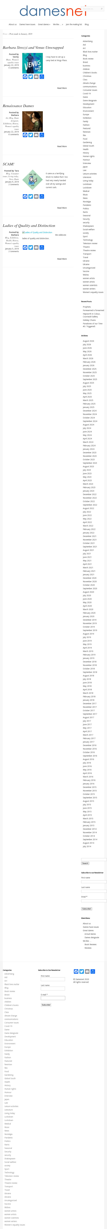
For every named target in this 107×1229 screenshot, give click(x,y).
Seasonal (86, 215)
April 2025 (87, 397)
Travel (85, 257)
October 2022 (89, 501)
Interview (87, 163)
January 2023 (88, 491)
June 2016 (87, 766)
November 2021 (90, 540)
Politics (86, 208)
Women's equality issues (13, 61)
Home (5, 33)
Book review (88, 59)
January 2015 (88, 825)
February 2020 (89, 613)
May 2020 (87, 602)
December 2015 (89, 787)
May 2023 (87, 477)
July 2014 (87, 846)
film (84, 135)
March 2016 (88, 777)
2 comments (13, 184)
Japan (85, 167)
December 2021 (89, 536)
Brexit (85, 62)
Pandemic (87, 205)
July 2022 (87, 512)
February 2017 (89, 738)
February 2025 (89, 404)
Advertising (88, 41)
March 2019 (88, 651)
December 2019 (89, 620)
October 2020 (89, 585)
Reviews (88, 948)
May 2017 (87, 728)
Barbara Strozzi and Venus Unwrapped (33, 47)
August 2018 (88, 676)
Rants (16, 179)
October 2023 (89, 459)
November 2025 (90, 372)
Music (8, 59)
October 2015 (89, 794)
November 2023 (90, 456)
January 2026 (88, 365)
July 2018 (87, 679)
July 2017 (87, 721)
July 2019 (87, 637)
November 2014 (90, 832)
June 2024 (87, 432)
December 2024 (89, 411)
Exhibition (7, 123)
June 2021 (87, 557)
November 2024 (90, 414)
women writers (89, 289)
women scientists (90, 285)
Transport (87, 254)
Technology (88, 240)
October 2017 (89, 710)
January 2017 (88, 742)
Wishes (86, 275)
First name (85, 878)
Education (87, 107)
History (15, 123)
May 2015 (87, 811)
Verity (16, 57)
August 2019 (88, 634)
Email (84, 897)
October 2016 (89, 752)
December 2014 (89, 829)
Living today (13, 176)
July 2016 (87, 763)
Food (85, 139)
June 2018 (87, 682)
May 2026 (87, 351)
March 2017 (88, 735)
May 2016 (87, 770)
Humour (86, 160)
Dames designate (92, 937)
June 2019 (87, 641)
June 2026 (87, 348)
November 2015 (90, 791)
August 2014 (88, 843)
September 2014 (90, 839)
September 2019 (90, 630)
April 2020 (87, 606)
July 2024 (87, 428)
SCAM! (8, 163)
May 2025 (87, 393)
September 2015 (90, 798)
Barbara (15, 115)
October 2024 (89, 418)
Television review (90, 243)
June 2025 (87, 390)
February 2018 (89, 696)
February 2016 (89, 780)
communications (90, 86)
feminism (86, 132)
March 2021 (88, 567)
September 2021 (90, 547)
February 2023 (89, 487)
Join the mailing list (74, 24)
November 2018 (90, 665)
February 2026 (89, 362)
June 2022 (87, 515)
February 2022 (89, 529)
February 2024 (89, 445)
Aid (84, 45)
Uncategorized (89, 268)
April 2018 (87, 689)
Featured (86, 128)
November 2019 (90, 623)
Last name (85, 887)
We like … (58, 24)
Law (84, 170)
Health (8, 240)
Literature (87, 177)
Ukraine (86, 261)
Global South (88, 146)
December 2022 (89, 494)
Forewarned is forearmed (93, 310)
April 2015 (87, 815)
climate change (89, 83)
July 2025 (87, 386)
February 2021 (89, 571)
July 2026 (87, 344)
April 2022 (87, 522)
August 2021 (88, 550)
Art (7, 118)
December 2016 (89, 745)
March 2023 (88, 484)
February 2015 (89, 822)
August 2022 (88, 508)
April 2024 (87, 439)
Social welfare (88, 229)
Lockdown (87, 184)
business (86, 66)
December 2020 (89, 578)
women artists (89, 278)
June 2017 (87, 724)
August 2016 (88, 759)
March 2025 (88, 400)
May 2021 (87, 560)
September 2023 (90, 463)
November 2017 (90, 707)
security (86, 222)
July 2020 (87, 595)
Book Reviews (90, 944)
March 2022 (88, 526)
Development (88, 104)
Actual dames (90, 934)
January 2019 (88, 658)
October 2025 (89, 376)
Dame (85, 97)
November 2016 (90, 749)
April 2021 (87, 564)
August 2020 (88, 592)
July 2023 (87, 470)
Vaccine (86, 271)
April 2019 (87, 648)
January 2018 (88, 700)
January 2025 (88, 407)
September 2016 (90, 756)
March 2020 (88, 609)
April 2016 (87, 773)
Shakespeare (88, 226)
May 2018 (87, 686)
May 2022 (87, 519)
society (86, 233)
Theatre (86, 247)
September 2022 (90, 505)
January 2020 (88, 616)
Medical (86, 191)
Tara (17, 171)
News (11, 179)
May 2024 (87, 435)
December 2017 (89, 703)
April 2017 (87, 731)
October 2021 (89, 543)
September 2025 (90, 379)
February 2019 (89, 655)
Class (85, 79)
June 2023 (87, 473)
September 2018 (90, 672)
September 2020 (90, 588)
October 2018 (89, 669)
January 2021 (88, 574)
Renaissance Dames (18, 105)
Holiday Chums (89, 320)
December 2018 (89, 662)
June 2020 (87, 599)
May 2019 (87, 644)
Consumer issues (90, 90)
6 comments (13, 134)
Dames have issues (27, 24)
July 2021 (87, 554)
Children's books (90, 73)
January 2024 (88, 449)
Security (86, 219)
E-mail (44, 995)
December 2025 (89, 369)
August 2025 (88, 383)
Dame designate (15, 119)
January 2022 (88, 533)
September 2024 (90, 421)
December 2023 (89, 452)
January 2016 (88, 784)
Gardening (87, 142)
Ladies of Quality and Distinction (29, 225)
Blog (87, 24)
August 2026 (88, 341)
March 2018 (88, 693)
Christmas (87, 76)
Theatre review (89, 250)
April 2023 (87, 480)
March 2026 (88, 358)
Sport (85, 236)
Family (85, 121)
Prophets (87, 307)
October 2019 (89, 627)
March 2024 (88, 442)
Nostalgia (87, 201)
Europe (86, 114)
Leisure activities (90, 174)
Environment (88, 111)
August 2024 (88, 425)
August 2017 (88, 717)
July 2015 (87, 804)
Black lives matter (90, 52)
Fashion (86, 125)
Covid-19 (87, 93)
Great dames (44, 24)
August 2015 (88, 801)
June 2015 (87, 808)
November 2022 (90, 498)
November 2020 (90, 581)
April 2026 (87, 355)
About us (13, 24)
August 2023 (88, 466)
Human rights (88, 156)
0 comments (13, 68)
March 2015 (88, 818)
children (86, 69)
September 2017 (90, 714)
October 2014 (89, 836)
